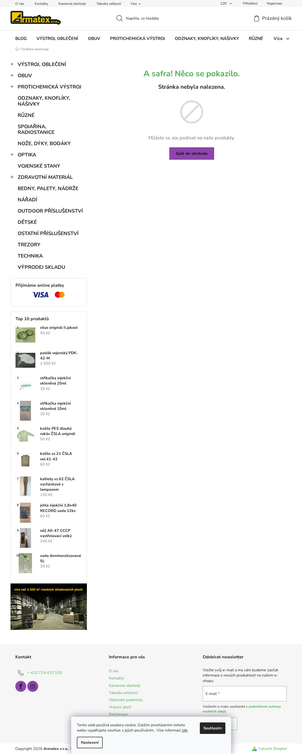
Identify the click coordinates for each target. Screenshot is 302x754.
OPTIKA (27, 154)
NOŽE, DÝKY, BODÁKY (44, 143)
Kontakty (41, 3)
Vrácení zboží (120, 707)
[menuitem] (21, 38)
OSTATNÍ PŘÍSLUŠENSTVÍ (48, 233)
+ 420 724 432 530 (44, 672)
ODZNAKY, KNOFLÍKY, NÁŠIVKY (44, 101)
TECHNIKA (30, 256)
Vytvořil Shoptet (273, 748)
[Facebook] (20, 686)
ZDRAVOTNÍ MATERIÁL (45, 177)
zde (185, 730)
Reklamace (118, 714)
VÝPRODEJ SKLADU (41, 267)
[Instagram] (32, 686)
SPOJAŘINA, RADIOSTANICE (36, 129)
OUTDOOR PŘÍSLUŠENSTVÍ (50, 211)
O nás (19, 3)
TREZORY (29, 244)
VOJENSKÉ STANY (39, 166)
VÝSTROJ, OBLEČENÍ (42, 64)
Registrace (274, 3)
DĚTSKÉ (27, 222)
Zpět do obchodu (192, 153)
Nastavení (90, 742)
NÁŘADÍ (27, 199)
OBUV (25, 75)
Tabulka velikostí (108, 3)
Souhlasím (212, 728)
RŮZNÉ (26, 115)
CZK (224, 3)
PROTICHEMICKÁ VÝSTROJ (49, 86)
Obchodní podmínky (126, 700)
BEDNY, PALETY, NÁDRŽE (48, 188)
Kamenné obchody (72, 3)
